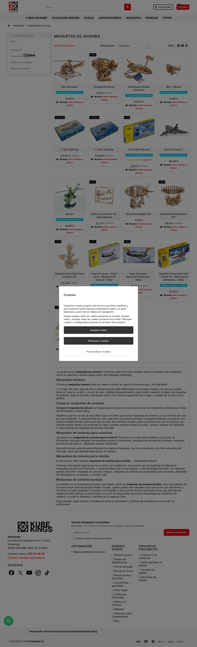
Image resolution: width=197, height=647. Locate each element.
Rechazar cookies (98, 340)
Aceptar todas (98, 330)
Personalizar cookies (98, 351)
